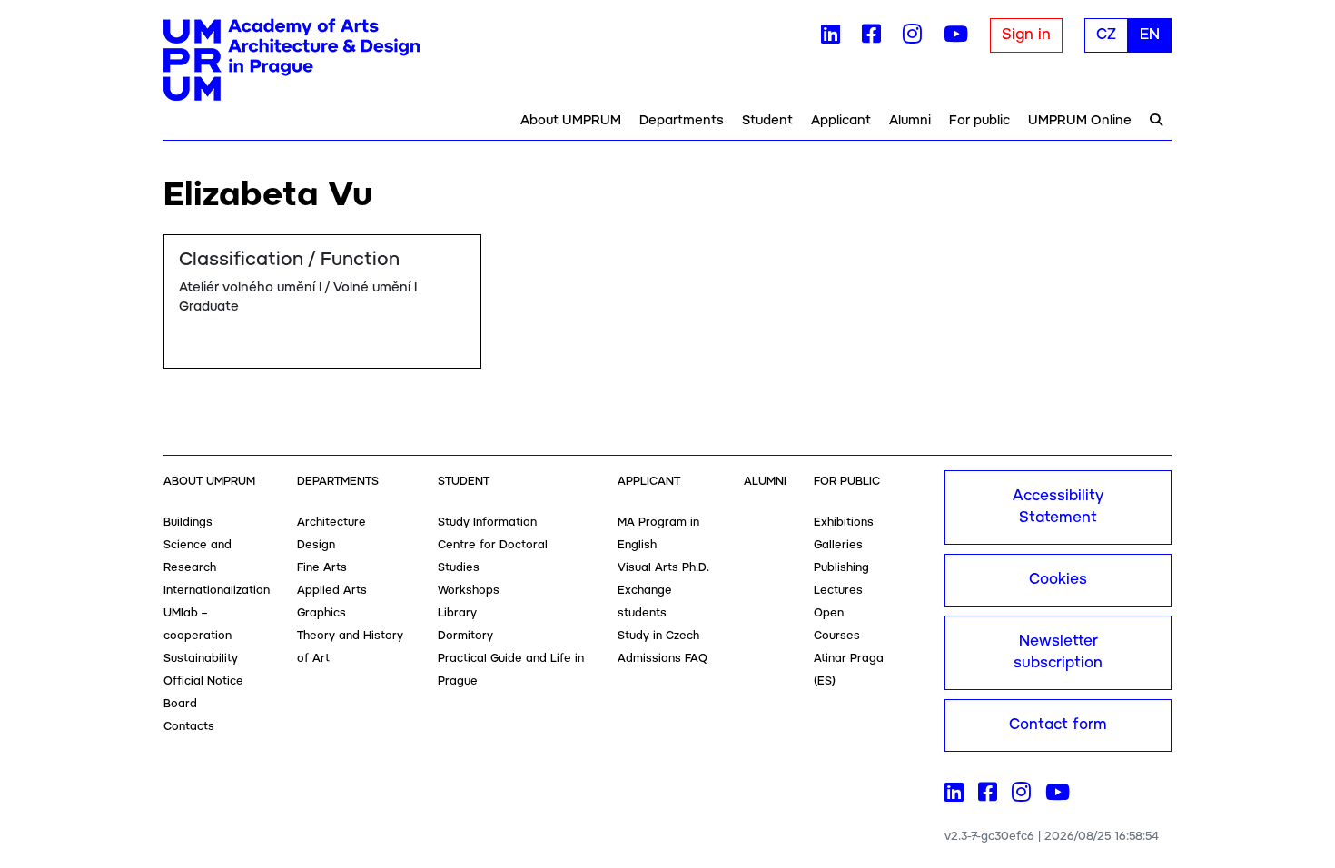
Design (316, 545)
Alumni (910, 120)
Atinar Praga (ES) (849, 670)
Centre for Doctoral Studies (493, 556)
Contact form (1058, 725)
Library (457, 613)
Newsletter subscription (1058, 652)
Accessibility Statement (1058, 507)
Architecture (331, 523)
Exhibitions (844, 523)
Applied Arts (332, 591)
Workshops (468, 591)
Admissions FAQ (662, 659)
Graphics (321, 613)
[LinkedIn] (830, 38)
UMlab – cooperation (197, 624)
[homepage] (291, 60)
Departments (681, 120)
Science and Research (197, 556)
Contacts (188, 727)
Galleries (838, 545)
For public (979, 120)
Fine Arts (322, 568)
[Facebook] (871, 38)
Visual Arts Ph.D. (663, 568)
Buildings (188, 523)
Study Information (487, 523)
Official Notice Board (203, 692)
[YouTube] (956, 38)
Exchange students (645, 602)
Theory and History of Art (350, 647)
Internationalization (216, 591)
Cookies (1058, 580)
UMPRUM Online (1080, 120)
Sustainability (200, 659)
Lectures (838, 591)
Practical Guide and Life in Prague (511, 670)
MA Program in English (658, 534)
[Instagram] (912, 38)
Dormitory (465, 636)
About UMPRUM (570, 120)
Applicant (841, 120)
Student (767, 120)
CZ (1106, 35)
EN (1150, 35)
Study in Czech (658, 636)
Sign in (1026, 35)
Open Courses (837, 624)
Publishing (841, 568)
